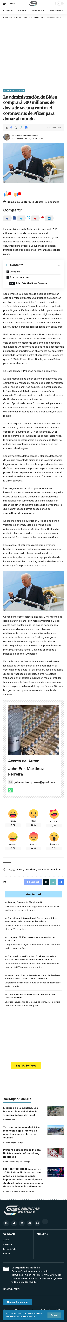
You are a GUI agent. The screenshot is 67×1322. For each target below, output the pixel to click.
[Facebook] (6, 1223)
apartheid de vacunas (18, 513)
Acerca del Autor (20, 277)
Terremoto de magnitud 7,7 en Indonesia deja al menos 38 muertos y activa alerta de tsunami (22, 1132)
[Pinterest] (22, 1223)
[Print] (26, 127)
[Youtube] (30, 1223)
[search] (52, 3)
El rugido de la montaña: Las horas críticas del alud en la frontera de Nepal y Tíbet (20, 1111)
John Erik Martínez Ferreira (26, 135)
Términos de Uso (27, 1316)
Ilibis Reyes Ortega (14, 1142)
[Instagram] (37, 1223)
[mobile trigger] (6, 3)
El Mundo (9, 91)
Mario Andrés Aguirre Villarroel (20, 1191)
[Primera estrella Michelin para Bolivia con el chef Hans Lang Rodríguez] (55, 1153)
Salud (20, 91)
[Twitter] (14, 1223)
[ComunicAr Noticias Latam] (33, 3)
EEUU (20, 869)
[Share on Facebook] (11, 127)
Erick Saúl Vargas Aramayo (18, 1162)
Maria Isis (10, 1120)
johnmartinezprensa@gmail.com (35, 782)
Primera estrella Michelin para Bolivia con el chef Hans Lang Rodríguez (22, 1153)
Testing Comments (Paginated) (25, 902)
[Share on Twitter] (16, 127)
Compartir (15, 271)
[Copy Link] (21, 127)
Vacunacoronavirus (49, 869)
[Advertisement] (33, 53)
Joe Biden (30, 869)
